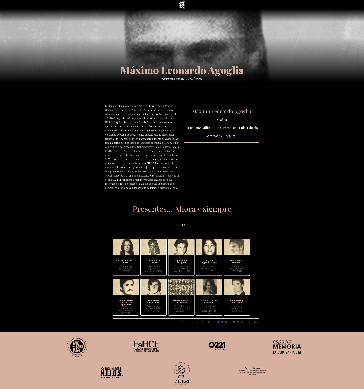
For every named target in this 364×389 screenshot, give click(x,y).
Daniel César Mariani (153, 261)
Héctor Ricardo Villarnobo (181, 301)
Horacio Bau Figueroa (236, 261)
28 (226, 322)
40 (234, 322)
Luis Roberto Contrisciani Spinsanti (126, 302)
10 (197, 322)
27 (222, 322)
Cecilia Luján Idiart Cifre (126, 261)
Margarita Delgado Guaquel (209, 261)
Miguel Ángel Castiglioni (181, 261)
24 (209, 322)
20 (201, 322)
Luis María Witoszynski (153, 301)
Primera (184, 322)
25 (213, 322)
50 (238, 322)
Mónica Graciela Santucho (209, 301)
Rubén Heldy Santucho (236, 301)
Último (255, 322)
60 (242, 322)
